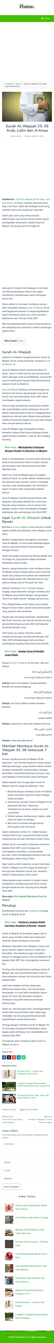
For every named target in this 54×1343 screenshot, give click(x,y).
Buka (21, 340)
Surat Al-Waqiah (10, 389)
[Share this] (4, 1057)
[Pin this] (14, 1057)
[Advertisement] (27, 51)
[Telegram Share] (19, 1057)
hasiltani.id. (22, 1337)
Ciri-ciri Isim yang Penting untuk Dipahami (12, 1119)
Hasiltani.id (34, 910)
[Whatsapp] (23, 1057)
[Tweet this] (9, 1057)
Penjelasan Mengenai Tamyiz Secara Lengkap (40, 1119)
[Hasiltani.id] (27, 5)
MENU (47, 18)
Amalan (13, 1109)
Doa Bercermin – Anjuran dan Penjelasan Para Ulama (30, 1072)
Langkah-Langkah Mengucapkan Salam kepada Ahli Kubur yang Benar (33, 1084)
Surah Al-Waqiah (34, 307)
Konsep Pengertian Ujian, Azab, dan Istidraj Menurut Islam (33, 1096)
